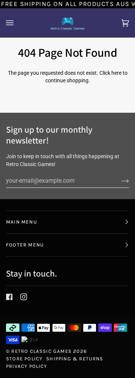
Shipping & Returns (74, 358)
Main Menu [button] (21, 222)
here (116, 73)
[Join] (119, 181)
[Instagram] (23, 296)
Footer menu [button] (25, 245)
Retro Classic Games (41, 351)
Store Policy (24, 358)
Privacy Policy (26, 366)
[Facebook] (9, 296)
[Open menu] (17, 22)
